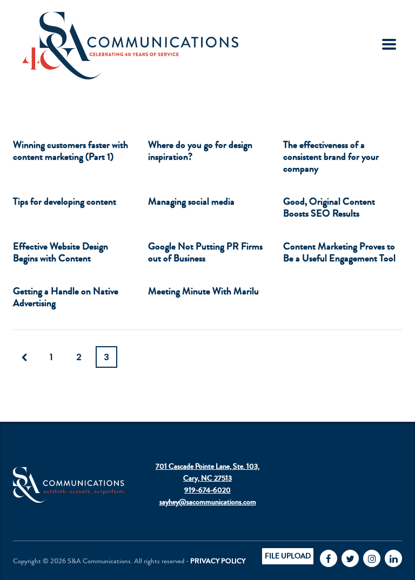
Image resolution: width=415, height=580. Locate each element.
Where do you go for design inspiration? (200, 151)
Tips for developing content (64, 201)
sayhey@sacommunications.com (207, 502)
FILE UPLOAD (288, 556)
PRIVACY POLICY (217, 561)
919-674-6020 (207, 490)
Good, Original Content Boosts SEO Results (329, 207)
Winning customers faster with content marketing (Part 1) (70, 151)
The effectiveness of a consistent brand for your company (331, 157)
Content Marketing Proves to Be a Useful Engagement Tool (339, 252)
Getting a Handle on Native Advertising (65, 297)
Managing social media (191, 201)
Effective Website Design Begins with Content (60, 252)
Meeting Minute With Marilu (203, 291)
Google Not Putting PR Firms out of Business (205, 252)
